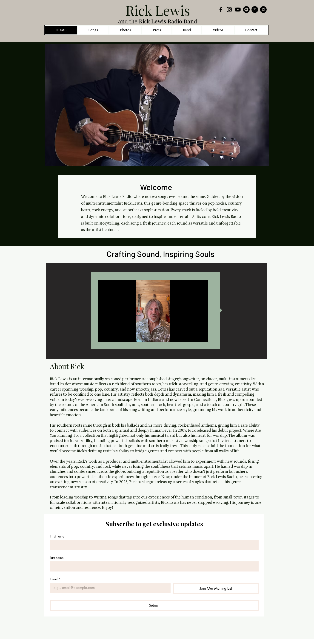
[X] (254, 9)
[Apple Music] (263, 9)
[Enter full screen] (202, 335)
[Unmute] (112, 335)
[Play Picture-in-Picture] (194, 335)
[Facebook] (220, 9)
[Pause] (104, 335)
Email (55, 579)
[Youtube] (237, 9)
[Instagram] (229, 9)
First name (57, 536)
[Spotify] (246, 9)
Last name (56, 558)
